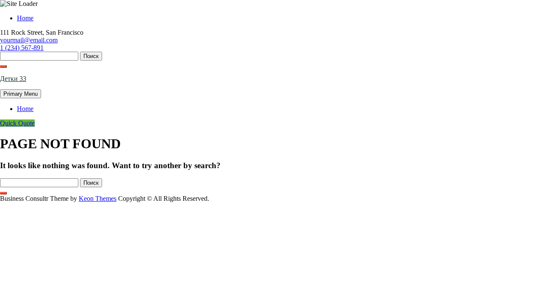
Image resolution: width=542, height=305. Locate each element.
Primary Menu (20, 94)
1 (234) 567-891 (22, 47)
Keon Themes (97, 198)
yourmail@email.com (29, 40)
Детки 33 (13, 78)
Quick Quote (17, 123)
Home (25, 18)
